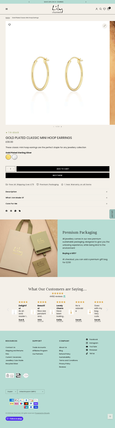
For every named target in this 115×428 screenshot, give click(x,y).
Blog (61, 350)
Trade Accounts (39, 347)
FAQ (7, 354)
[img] (57, 293)
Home (8, 18)
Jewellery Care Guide (14, 360)
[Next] (61, 127)
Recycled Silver (12, 363)
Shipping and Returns (14, 350)
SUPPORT (37, 341)
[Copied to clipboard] (20, 211)
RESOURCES (11, 341)
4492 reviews (56, 296)
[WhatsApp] (15, 211)
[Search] (100, 9)
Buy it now (57, 175)
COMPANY (64, 341)
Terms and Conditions (68, 360)
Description (11, 191)
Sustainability (64, 357)
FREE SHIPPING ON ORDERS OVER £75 (57, 2)
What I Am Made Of (15, 197)
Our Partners (37, 354)
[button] (8, 309)
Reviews (62, 367)
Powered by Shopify (42, 413)
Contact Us (10, 347)
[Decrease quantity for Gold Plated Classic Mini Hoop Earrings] (7, 168)
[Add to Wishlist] (9, 25)
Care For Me (11, 203)
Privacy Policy (64, 363)
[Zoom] (105, 26)
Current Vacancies (13, 357)
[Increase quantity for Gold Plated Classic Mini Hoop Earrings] (13, 168)
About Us (63, 347)
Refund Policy (64, 354)
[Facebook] (7, 211)
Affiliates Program (40, 350)
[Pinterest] (11, 211)
